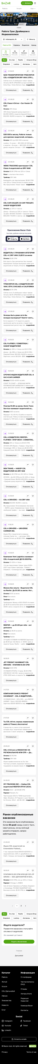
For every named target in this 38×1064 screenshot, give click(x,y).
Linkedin (8, 1030)
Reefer (20, 60)
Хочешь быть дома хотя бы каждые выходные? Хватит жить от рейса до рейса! (18, 317)
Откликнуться (11, 90)
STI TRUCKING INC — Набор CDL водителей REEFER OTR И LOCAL (17, 785)
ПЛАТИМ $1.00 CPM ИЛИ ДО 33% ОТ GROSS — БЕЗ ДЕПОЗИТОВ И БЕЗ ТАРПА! (18, 876)
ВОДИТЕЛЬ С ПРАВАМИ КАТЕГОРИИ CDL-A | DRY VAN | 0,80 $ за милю (19, 254)
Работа (4, 8)
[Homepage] (6, 3)
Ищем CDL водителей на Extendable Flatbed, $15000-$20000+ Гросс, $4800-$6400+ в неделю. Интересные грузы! (14, 851)
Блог (4, 1010)
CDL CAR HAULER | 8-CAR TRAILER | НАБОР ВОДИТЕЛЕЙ (18, 204)
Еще (32, 8)
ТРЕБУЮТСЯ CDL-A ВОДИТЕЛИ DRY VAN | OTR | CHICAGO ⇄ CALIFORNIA (18, 285)
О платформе (26, 977)
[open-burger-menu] (35, 3)
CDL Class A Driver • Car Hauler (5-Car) (18, 104)
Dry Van (12, 60)
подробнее (30, 85)
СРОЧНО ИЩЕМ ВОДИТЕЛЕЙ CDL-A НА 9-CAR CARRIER (18, 376)
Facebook (27, 1021)
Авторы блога (26, 994)
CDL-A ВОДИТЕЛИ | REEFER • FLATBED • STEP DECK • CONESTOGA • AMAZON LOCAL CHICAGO (18, 439)
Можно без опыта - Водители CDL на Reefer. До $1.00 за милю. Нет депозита (18, 590)
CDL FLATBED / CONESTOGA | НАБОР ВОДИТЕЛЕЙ (15, 344)
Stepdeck (6, 64)
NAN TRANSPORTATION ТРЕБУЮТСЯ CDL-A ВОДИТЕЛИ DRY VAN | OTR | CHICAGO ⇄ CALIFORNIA (18, 77)
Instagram (8, 1021)
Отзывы (24, 989)
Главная (19, 951)
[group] (19, 45)
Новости (5, 1005)
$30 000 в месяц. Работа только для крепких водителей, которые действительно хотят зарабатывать (17, 138)
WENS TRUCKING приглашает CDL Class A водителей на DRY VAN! (18, 167)
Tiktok (25, 1025)
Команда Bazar (27, 1005)
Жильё (4, 982)
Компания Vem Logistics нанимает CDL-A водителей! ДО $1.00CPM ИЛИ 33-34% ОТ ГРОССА (18, 559)
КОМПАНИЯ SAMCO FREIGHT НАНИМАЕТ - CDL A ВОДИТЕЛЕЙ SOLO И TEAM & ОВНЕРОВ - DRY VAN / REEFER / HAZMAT (18, 697)
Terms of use (31, 1052)
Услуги (19, 8)
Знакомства (6, 1000)
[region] (19, 20)
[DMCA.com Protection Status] (32, 1046)
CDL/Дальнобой (8, 991)
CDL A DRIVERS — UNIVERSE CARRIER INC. (15, 529)
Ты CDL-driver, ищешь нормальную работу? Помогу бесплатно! (18, 723)
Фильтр (32, 39)
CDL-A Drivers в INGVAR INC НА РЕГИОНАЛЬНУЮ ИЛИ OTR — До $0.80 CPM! (17, 752)
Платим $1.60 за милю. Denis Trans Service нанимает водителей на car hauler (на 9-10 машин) (18, 408)
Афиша (4, 996)
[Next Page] (25, 906)
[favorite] (33, 71)
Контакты (24, 1010)
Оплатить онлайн (20, 1039)
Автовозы (26, 64)
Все (4, 60)
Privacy (5, 1052)
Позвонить (26, 90)
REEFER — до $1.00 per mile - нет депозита (17, 626)
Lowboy (16, 64)
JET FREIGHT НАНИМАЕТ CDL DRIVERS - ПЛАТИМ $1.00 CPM (16, 663)
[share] (27, 71)
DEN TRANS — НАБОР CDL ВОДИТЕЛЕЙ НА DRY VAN (14, 469)
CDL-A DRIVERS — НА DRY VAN (16, 500)
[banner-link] (19, 19)
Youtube (8, 1025)
